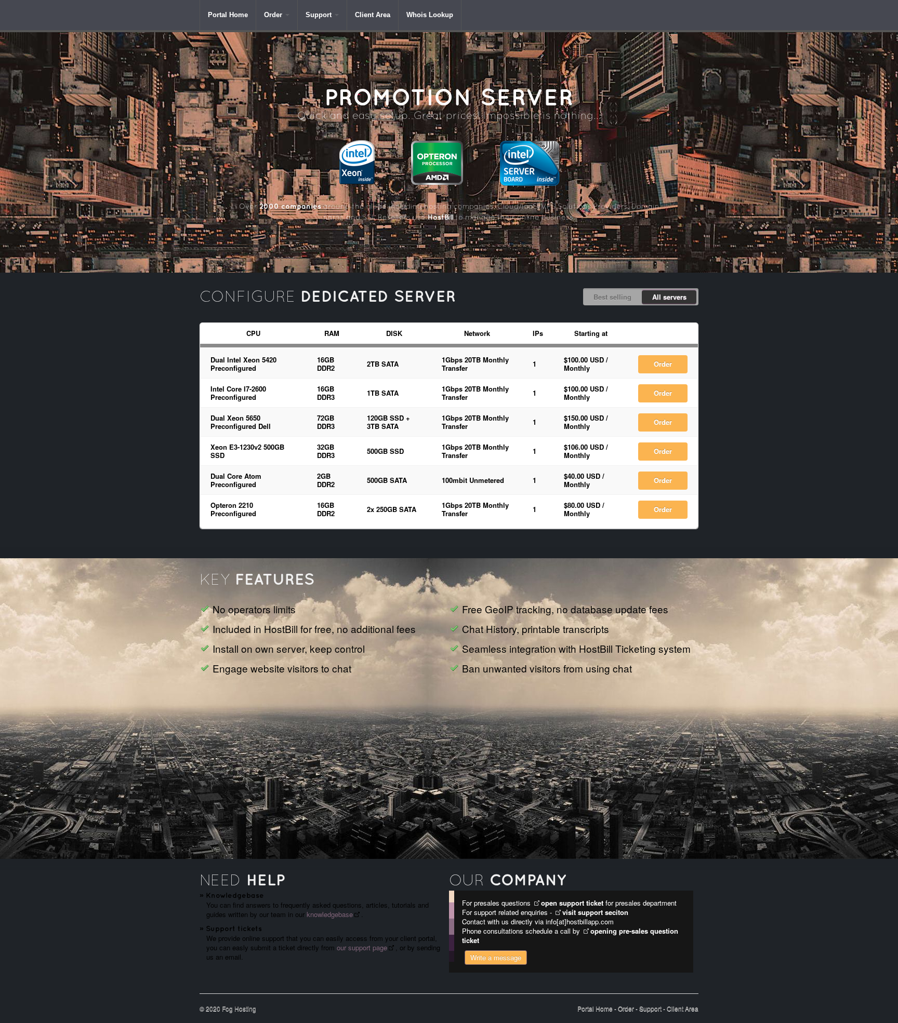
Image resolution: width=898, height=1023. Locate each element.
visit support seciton (595, 912)
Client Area (372, 15)
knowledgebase (330, 914)
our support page (362, 947)
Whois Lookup (429, 15)
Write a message (495, 957)
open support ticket (572, 903)
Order (273, 15)
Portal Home (228, 15)
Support (319, 15)
